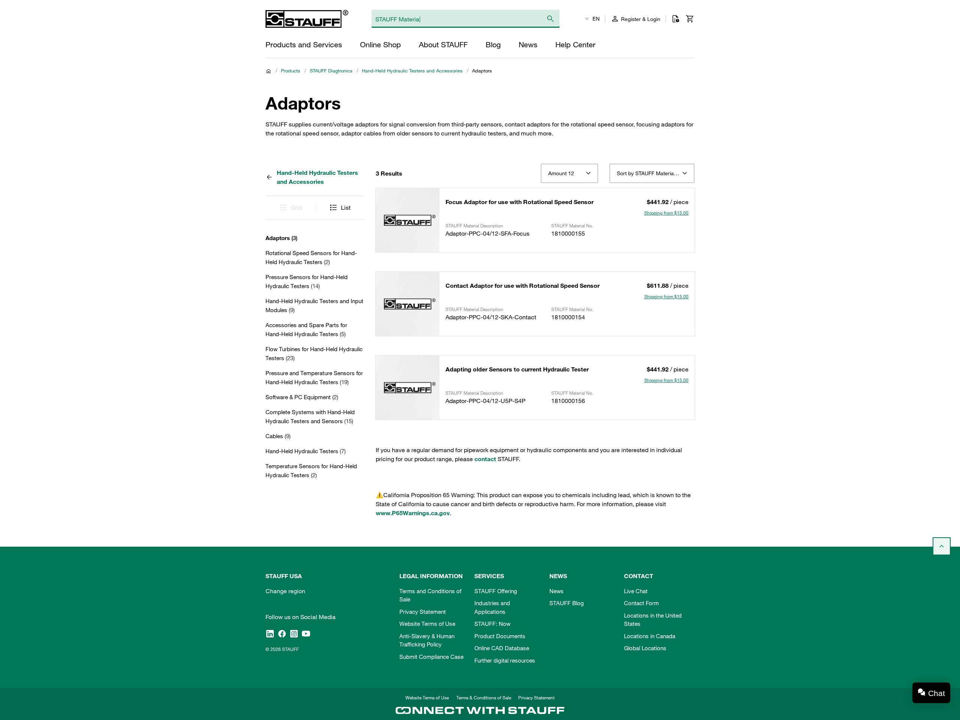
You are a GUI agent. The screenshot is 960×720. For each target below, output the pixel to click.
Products (290, 71)
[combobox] (569, 173)
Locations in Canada (649, 636)
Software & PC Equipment (302, 397)
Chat (936, 693)
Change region (285, 591)
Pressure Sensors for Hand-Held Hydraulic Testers (307, 281)
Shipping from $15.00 (666, 213)
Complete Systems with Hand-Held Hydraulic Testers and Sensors (310, 416)
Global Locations (645, 648)
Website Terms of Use (427, 623)
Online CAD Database (501, 648)
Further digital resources (504, 660)
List (346, 207)
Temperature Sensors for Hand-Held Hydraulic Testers (311, 470)
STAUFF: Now (492, 623)
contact (485, 459)
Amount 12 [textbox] (561, 173)
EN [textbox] (596, 18)
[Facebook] (282, 634)
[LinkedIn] (270, 634)
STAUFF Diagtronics (331, 71)
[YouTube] (306, 634)
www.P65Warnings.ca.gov (413, 513)
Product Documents (499, 636)
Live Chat (636, 591)
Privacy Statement (422, 611)
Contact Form (641, 603)
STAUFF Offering (495, 591)
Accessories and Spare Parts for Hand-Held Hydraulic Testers (306, 329)
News (556, 591)
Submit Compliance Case (431, 656)
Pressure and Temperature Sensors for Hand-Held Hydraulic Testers (314, 377)
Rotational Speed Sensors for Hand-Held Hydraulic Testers (311, 257)
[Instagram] (294, 634)
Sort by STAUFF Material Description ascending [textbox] (652, 173)
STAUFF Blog (566, 603)
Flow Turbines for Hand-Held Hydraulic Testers (314, 353)
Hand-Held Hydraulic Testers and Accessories (412, 71)
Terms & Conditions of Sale (483, 697)
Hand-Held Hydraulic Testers (306, 451)
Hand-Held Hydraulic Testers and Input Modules (314, 305)
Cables (278, 436)
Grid (296, 207)
